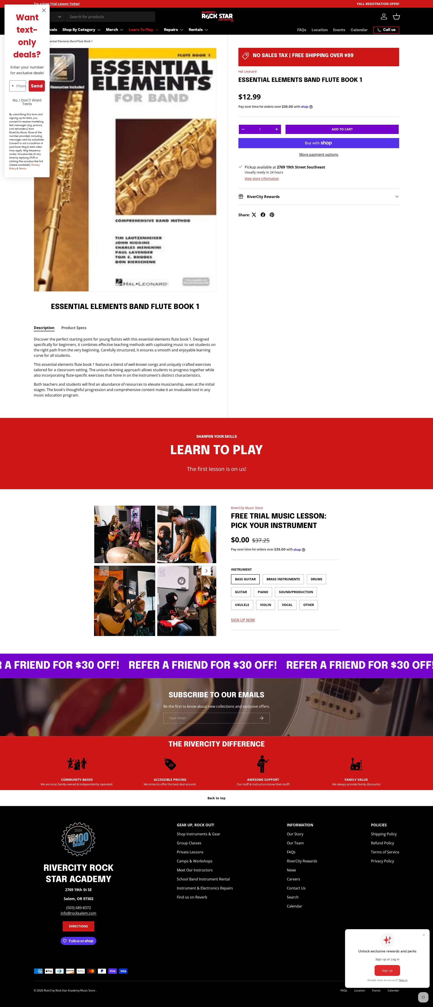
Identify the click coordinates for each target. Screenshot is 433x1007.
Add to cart (342, 129)
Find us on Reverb (192, 897)
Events (339, 30)
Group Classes (189, 843)
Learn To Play (141, 30)
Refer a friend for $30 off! (176, 666)
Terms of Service (385, 852)
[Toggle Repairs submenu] (181, 29)
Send (37, 86)
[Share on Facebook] (262, 214)
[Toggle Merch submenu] (121, 29)
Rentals (196, 30)
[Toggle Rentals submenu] (206, 29)
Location (320, 30)
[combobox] (94, 17)
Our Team (295, 843)
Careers (293, 879)
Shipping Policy (384, 834)
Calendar (359, 30)
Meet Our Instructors (195, 870)
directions (78, 926)
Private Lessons (190, 852)
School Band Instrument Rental (203, 879)
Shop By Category (78, 30)
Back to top (216, 798)
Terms (22, 168)
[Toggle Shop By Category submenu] (98, 29)
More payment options (318, 154)
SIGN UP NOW (243, 620)
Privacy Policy (382, 861)
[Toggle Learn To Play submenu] (156, 29)
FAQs (301, 30)
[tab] (44, 328)
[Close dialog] (44, 10)
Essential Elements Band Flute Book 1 (69, 41)
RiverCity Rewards (302, 861)
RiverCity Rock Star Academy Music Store (70, 990)
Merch (112, 30)
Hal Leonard (247, 71)
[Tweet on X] (253, 214)
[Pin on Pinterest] (271, 214)
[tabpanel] (125, 367)
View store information (262, 178)
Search (293, 897)
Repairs (171, 30)
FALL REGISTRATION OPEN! (378, 4)
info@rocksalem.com (78, 913)
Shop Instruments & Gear (198, 834)
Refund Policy (382, 843)
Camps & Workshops (194, 861)
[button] (396, 16)
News (291, 870)
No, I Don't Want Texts (27, 102)
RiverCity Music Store (247, 508)
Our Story (295, 834)
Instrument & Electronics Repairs (205, 888)
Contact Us (296, 888)
